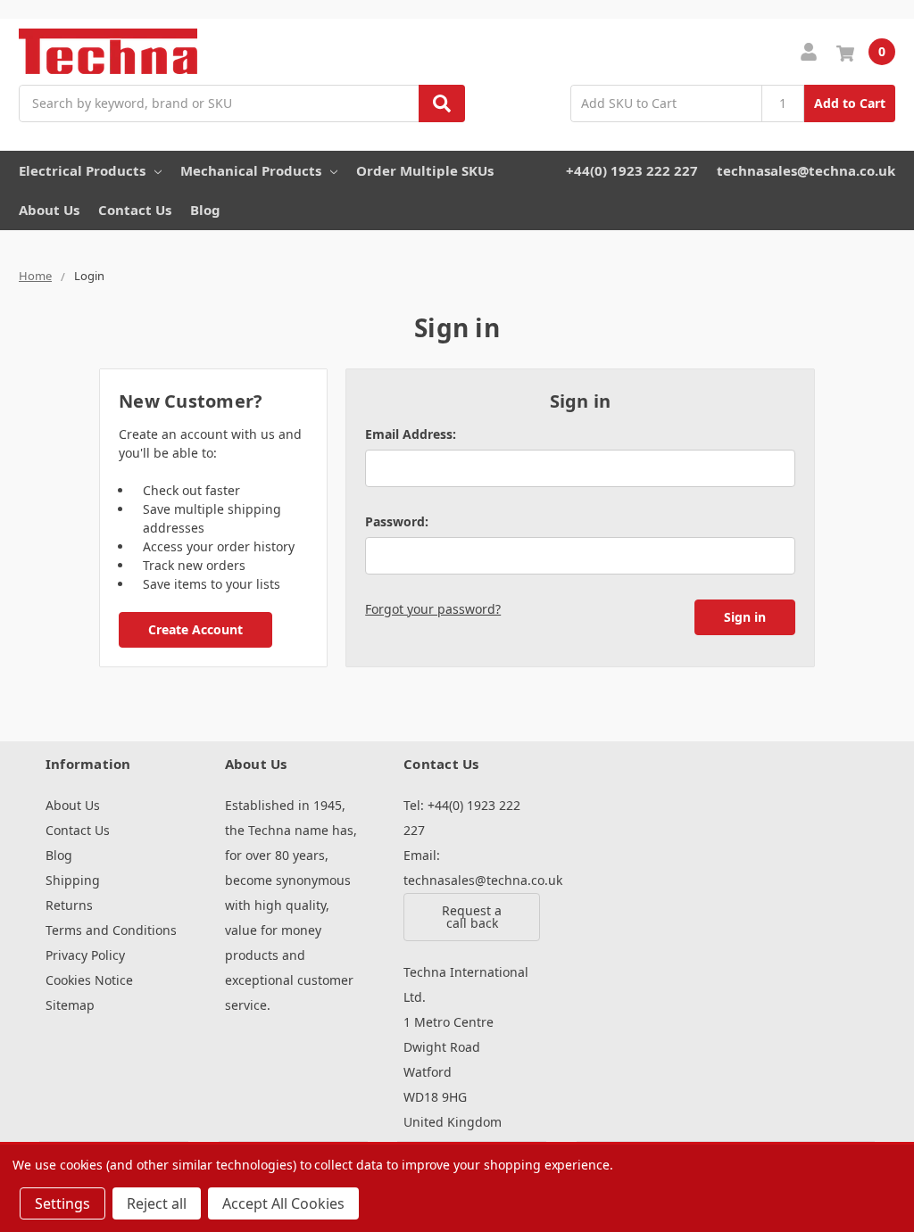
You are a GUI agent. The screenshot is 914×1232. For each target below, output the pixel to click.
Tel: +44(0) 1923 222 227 (461, 818)
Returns (69, 905)
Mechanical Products (250, 170)
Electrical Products (82, 170)
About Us (49, 210)
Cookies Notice (89, 980)
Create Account (195, 629)
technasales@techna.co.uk (806, 170)
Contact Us (134, 210)
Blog (205, 210)
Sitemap (70, 1004)
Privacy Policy (85, 955)
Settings (62, 1203)
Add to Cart (849, 103)
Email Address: (410, 434)
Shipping (73, 880)
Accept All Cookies (283, 1203)
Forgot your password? (433, 608)
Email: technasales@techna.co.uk (471, 868)
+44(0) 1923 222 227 (632, 170)
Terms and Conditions (111, 930)
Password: (396, 521)
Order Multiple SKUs (425, 170)
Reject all (157, 1203)
